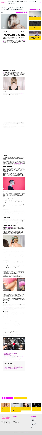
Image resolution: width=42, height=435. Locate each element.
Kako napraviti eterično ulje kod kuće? (10, 357)
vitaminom (8, 307)
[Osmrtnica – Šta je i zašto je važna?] (35, 24)
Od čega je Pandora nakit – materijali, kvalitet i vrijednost (14, 367)
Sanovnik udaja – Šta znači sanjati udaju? (34, 18)
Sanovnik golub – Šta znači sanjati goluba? (34, 38)
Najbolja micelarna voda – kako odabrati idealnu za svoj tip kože (5, 409)
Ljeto (3, 72)
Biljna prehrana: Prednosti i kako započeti (10, 353)
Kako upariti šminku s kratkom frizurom (11, 365)
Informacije (15, 416)
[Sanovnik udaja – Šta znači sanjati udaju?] (35, 14)
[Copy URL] (26, 12)
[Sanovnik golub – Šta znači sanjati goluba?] (35, 33)
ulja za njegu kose (9, 227)
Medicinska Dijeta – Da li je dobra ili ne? (10, 355)
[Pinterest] (24, 12)
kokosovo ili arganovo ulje (18, 163)
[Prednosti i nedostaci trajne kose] (26, 405)
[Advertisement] (14, 56)
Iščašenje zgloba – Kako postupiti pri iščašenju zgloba (12, 359)
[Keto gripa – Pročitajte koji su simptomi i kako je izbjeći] (16, 405)
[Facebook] (17, 12)
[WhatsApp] (22, 12)
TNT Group (26, 432)
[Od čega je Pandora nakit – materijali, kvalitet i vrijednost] (36, 405)
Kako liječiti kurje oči (7, 354)
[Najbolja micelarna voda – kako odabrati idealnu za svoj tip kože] (5, 405)
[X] (19, 12)
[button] (40, 2)
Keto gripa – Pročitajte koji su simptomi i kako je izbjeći (15, 409)
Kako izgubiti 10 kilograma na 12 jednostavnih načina (13, 366)
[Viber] (21, 12)
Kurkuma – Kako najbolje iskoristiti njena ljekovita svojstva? (13, 356)
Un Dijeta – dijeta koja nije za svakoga (11, 368)
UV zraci (22, 93)
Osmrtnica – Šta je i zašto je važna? (35, 28)
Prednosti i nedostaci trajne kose (26, 408)
